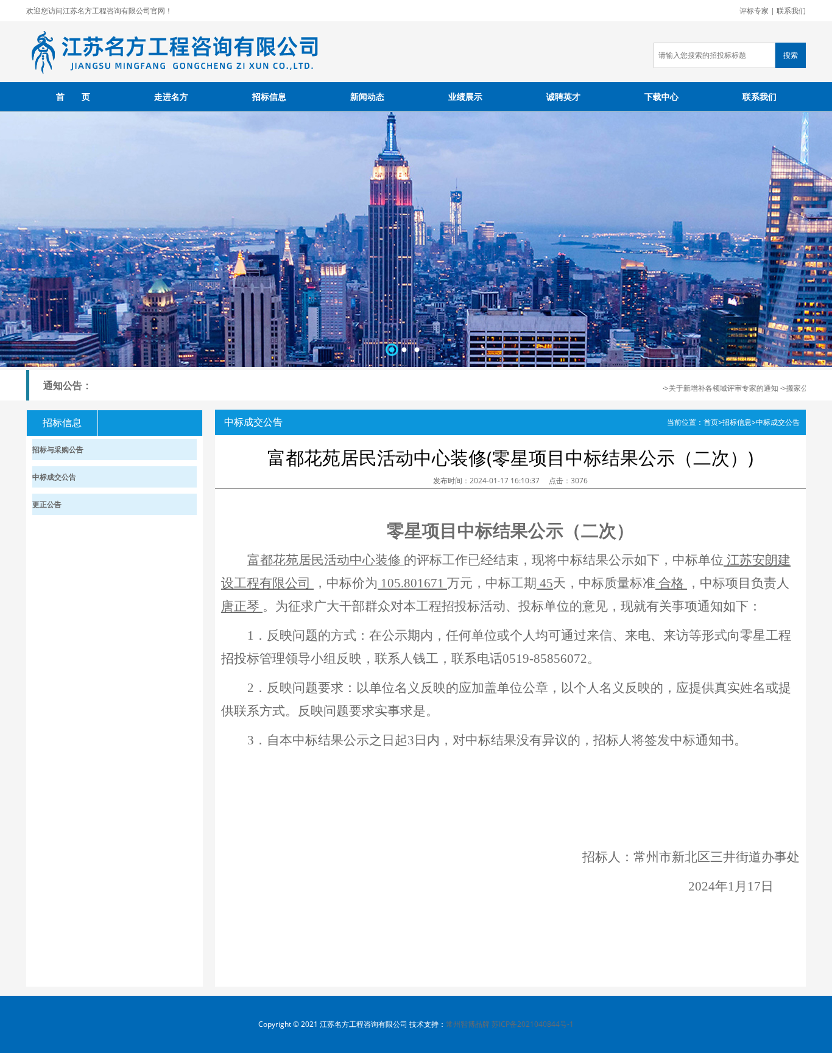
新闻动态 (367, 96)
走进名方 (171, 96)
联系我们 (791, 10)
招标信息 (269, 96)
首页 (710, 422)
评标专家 (754, 10)
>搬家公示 (788, 388)
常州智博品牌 (468, 1024)
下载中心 (661, 96)
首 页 (73, 96)
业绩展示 (465, 96)
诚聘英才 (563, 96)
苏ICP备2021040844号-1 (533, 1024)
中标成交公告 (778, 422)
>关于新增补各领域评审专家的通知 (711, 388)
